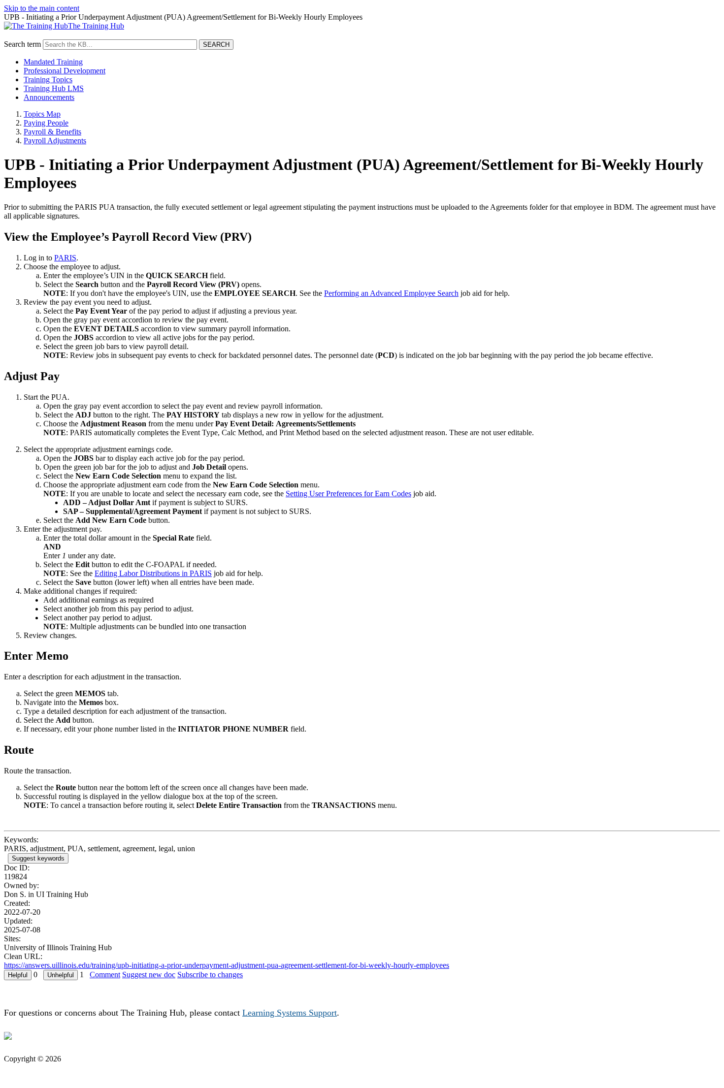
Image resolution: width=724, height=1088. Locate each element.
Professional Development (64, 70)
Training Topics (48, 79)
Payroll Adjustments (55, 140)
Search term (22, 44)
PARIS (65, 258)
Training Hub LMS (54, 88)
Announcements (49, 97)
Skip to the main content (41, 8)
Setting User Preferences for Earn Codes (348, 493)
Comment (105, 974)
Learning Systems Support (289, 1013)
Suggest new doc (148, 974)
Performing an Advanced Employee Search (391, 293)
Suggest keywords (38, 858)
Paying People (46, 123)
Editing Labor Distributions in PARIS (153, 573)
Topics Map (42, 114)
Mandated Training (53, 62)
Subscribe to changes (210, 974)
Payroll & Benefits (52, 132)
